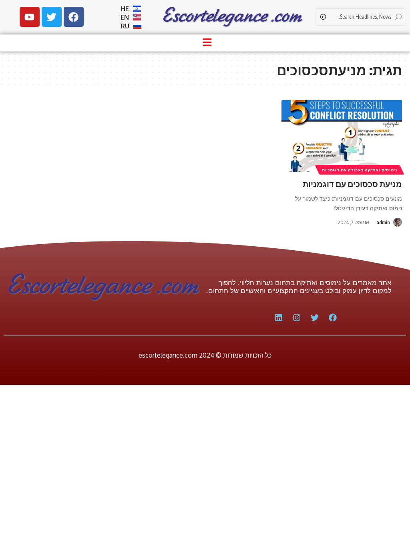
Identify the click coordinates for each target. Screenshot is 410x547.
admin (383, 222)
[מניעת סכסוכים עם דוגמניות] (341, 136)
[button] (207, 42)
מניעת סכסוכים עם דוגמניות (352, 184)
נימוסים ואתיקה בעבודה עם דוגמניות (359, 169)
